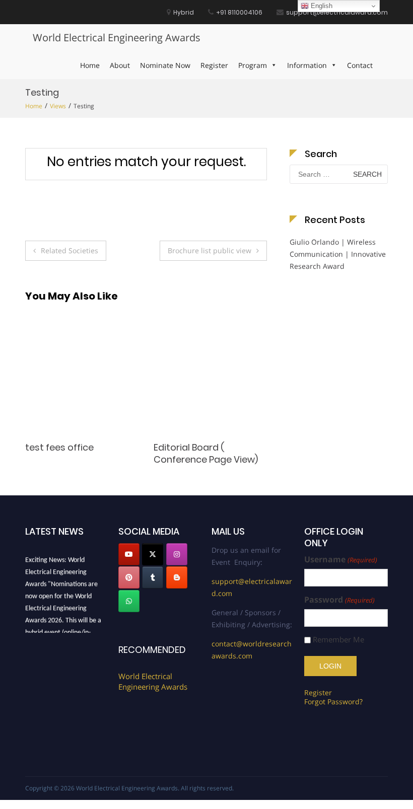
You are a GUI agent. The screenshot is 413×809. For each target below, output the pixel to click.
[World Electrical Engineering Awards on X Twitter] (152, 554)
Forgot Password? (333, 701)
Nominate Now (165, 65)
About (120, 65)
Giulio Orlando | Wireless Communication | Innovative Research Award (338, 254)
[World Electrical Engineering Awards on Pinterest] (129, 577)
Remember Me (338, 639)
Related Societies (69, 250)
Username (340, 559)
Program (252, 65)
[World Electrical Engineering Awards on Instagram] (176, 554)
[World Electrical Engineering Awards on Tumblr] (152, 577)
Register (214, 65)
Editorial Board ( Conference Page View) (110, 453)
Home (90, 65)
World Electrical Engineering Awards (116, 37)
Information (307, 65)
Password (339, 600)
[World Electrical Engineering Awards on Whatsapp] (129, 601)
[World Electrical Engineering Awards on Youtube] (129, 554)
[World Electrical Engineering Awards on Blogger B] (176, 577)
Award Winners (220, 447)
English (320, 6)
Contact (360, 65)
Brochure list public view (209, 250)
